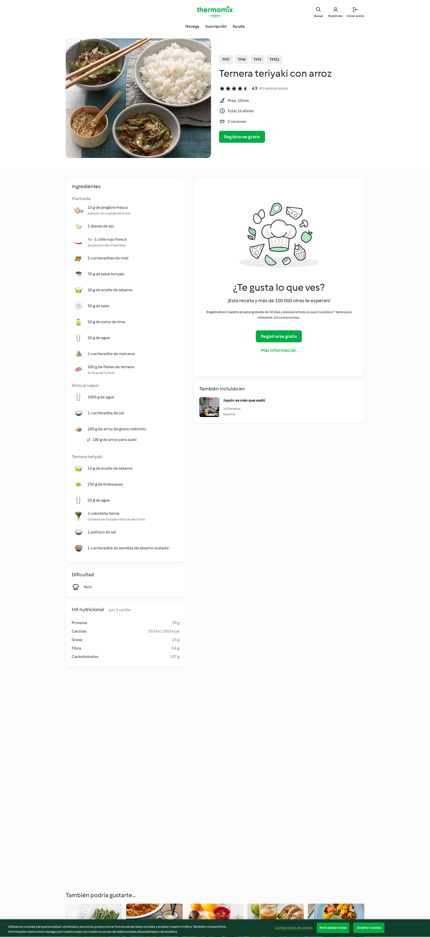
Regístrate (335, 16)
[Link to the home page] (215, 12)
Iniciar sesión (355, 16)
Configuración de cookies (293, 928)
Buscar (318, 16)
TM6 (242, 59)
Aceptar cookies (369, 928)
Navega (192, 26)
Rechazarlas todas (333, 928)
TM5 (258, 59)
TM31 (274, 59)
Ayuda (239, 26)
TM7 (226, 59)
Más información (279, 350)
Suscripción (216, 26)
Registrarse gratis (242, 137)
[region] (215, 928)
